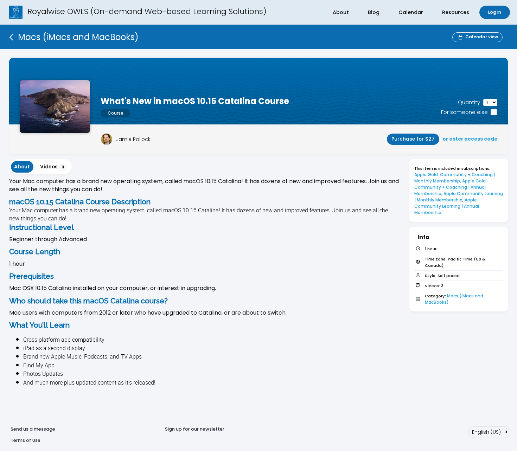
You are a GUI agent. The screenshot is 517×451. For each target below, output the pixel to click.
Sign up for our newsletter (194, 429)
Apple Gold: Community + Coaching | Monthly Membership (455, 178)
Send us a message (33, 429)
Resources (455, 12)
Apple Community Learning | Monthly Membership (459, 197)
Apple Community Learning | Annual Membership (447, 206)
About (341, 12)
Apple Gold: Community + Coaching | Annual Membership (451, 187)
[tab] (22, 166)
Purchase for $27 (413, 139)
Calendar (410, 12)
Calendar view (481, 37)
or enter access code (469, 139)
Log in (494, 12)
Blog (373, 12)
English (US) (490, 431)
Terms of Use (25, 440)
